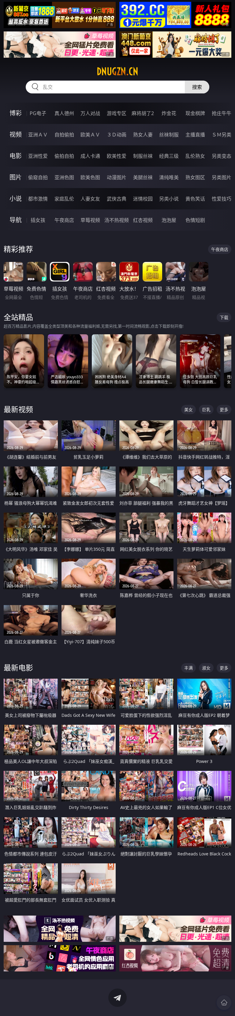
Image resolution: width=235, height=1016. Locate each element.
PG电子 (38, 113)
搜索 (197, 87)
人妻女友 (90, 198)
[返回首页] (224, 1002)
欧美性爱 (116, 156)
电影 (15, 156)
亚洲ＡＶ (38, 134)
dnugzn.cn (117, 71)
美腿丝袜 (143, 177)
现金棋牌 (195, 113)
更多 (224, 409)
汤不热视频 (116, 220)
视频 (15, 134)
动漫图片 (116, 177)
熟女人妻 (143, 134)
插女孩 (38, 220)
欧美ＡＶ (90, 134)
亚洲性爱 (38, 156)
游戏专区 (116, 113)
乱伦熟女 (195, 156)
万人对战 (90, 113)
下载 (224, 317)
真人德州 (64, 113)
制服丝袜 (143, 156)
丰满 (188, 668)
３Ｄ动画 (116, 134)
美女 (188, 409)
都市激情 (38, 198)
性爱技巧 (221, 198)
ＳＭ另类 (221, 134)
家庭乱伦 (64, 198)
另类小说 (169, 198)
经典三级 (169, 156)
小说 (15, 198)
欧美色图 (90, 177)
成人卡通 (90, 156)
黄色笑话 (195, 198)
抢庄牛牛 (221, 113)
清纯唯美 (169, 177)
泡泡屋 (169, 220)
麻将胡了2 (143, 113)
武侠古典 (116, 198)
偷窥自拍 (38, 177)
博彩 (15, 113)
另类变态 (221, 156)
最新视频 (18, 409)
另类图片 (221, 177)
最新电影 (18, 667)
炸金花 (169, 113)
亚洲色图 (64, 177)
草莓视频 (90, 220)
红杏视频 (143, 220)
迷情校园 (143, 198)
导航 (15, 220)
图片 (15, 177)
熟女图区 (195, 177)
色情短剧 (195, 220)
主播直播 (195, 134)
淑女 (206, 668)
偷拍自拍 (64, 156)
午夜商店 (64, 220)
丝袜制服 (169, 134)
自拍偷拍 (64, 134)
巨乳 (206, 409)
